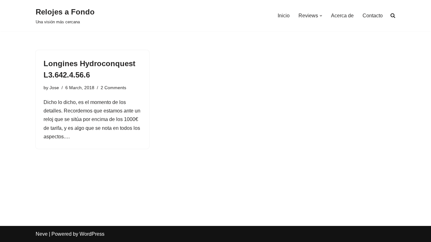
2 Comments (113, 87)
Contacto (373, 15)
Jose (54, 87)
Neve (42, 234)
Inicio (284, 15)
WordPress (92, 234)
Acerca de (342, 15)
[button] (321, 15)
